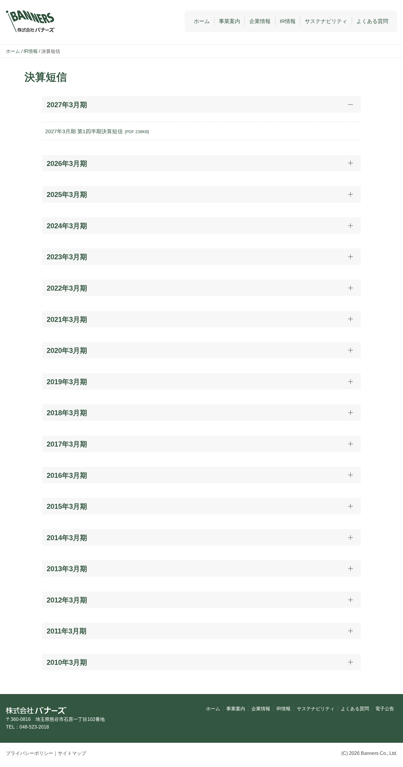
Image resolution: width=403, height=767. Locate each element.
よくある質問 (372, 21)
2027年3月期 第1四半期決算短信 (97, 131)
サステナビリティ (326, 21)
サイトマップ (72, 753)
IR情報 (288, 21)
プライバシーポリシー (29, 753)
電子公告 (384, 708)
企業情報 (260, 21)
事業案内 (229, 21)
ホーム (202, 21)
